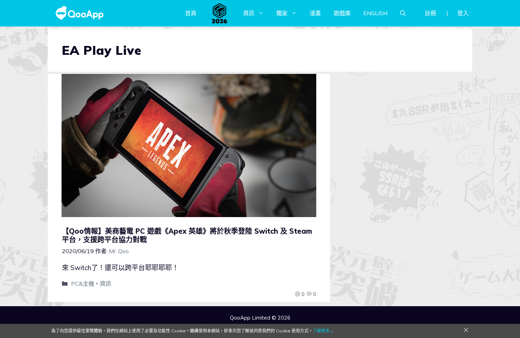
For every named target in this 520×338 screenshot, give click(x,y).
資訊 (248, 13)
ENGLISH (375, 13)
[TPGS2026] (220, 13)
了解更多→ (323, 330)
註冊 (430, 13)
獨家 (282, 13)
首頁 (190, 13)
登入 (463, 13)
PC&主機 (82, 283)
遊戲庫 (342, 13)
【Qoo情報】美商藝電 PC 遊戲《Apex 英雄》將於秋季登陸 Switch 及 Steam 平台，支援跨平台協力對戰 (187, 235)
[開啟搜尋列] (403, 13)
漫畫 (315, 13)
